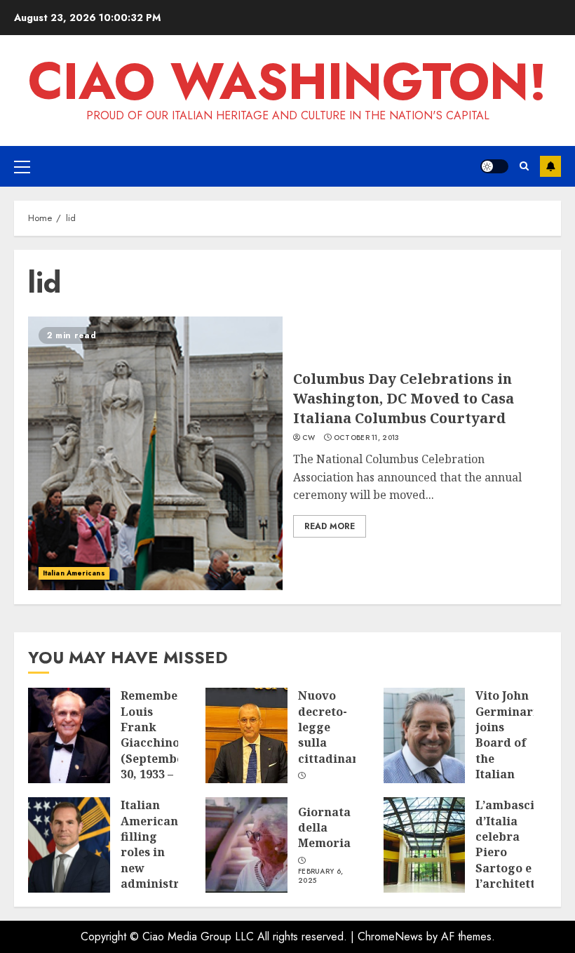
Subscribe (550, 166)
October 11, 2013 (367, 438)
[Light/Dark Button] (494, 166)
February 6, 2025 (320, 876)
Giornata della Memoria (324, 827)
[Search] (524, 166)
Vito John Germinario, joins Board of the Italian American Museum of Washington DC (511, 774)
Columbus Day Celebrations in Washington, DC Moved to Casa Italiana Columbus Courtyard (403, 398)
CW (309, 438)
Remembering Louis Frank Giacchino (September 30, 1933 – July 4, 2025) (162, 750)
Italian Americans (74, 573)
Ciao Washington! (287, 81)
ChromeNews (390, 936)
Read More (329, 526)
